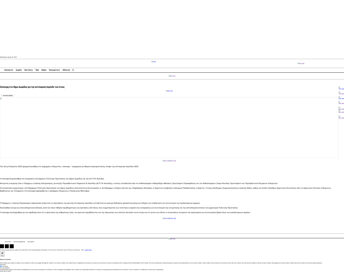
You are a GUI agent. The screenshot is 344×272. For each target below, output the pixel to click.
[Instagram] (7, 246)
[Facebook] (2, 246)
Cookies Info (88, 250)
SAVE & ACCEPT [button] (5, 271)
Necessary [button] (3, 264)
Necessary (5, 266)
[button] (73, 70)
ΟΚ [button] (82, 250)
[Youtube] (12, 246)
